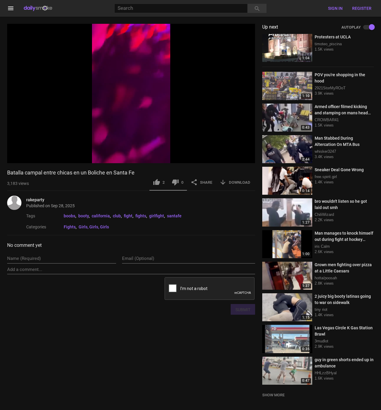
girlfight (156, 215)
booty (83, 215)
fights (140, 215)
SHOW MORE (273, 395)
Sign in (335, 8)
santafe (174, 215)
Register (361, 8)
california (101, 215)
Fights (70, 227)
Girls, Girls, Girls (94, 227)
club (117, 215)
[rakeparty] (16, 203)
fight (128, 215)
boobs (69, 215)
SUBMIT (242, 309)
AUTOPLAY (351, 27)
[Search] (257, 8)
